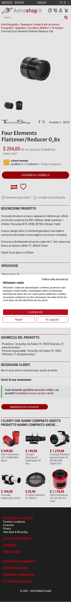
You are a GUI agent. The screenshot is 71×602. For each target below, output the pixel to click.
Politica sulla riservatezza (55, 279)
